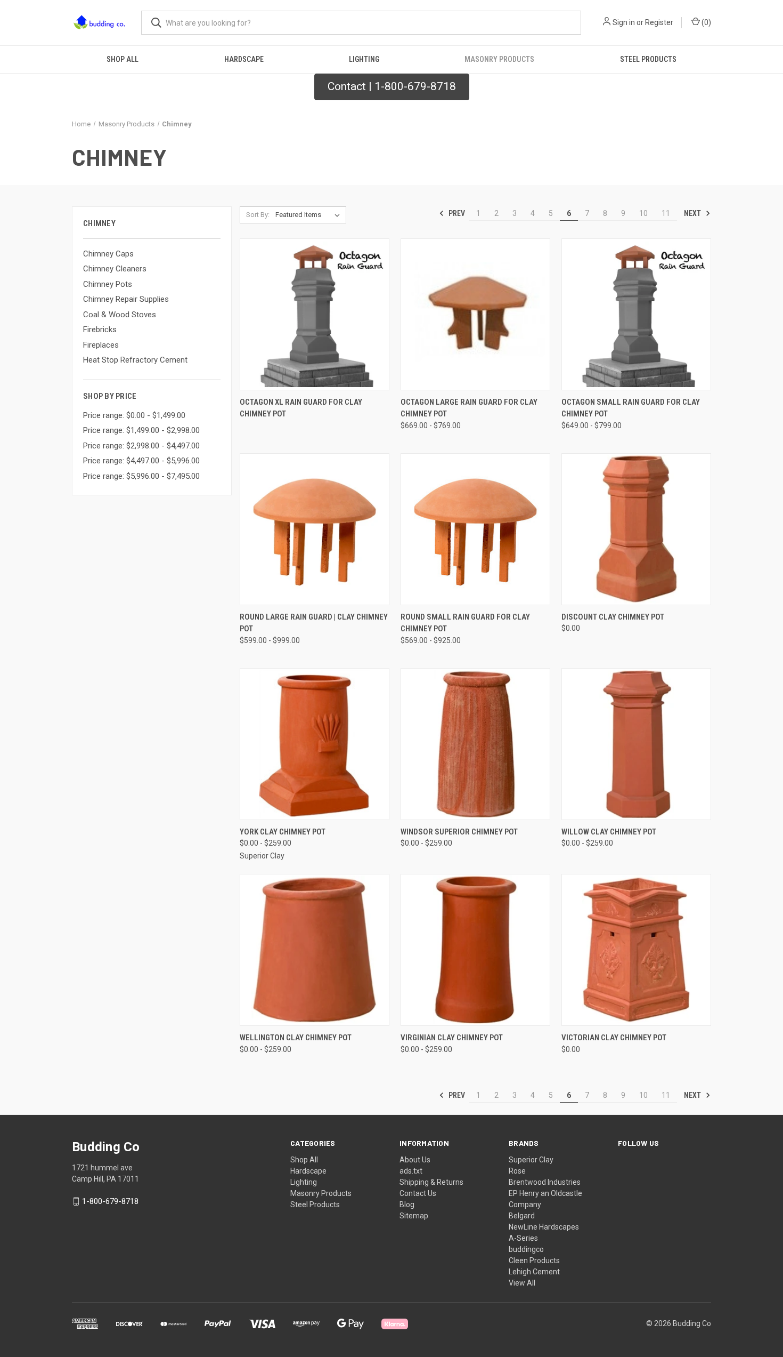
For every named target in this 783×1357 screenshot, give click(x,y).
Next (693, 213)
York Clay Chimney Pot (282, 832)
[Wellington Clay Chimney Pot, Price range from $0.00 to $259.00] (314, 950)
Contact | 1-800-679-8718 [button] (392, 86)
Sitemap (413, 1215)
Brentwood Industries (545, 1182)
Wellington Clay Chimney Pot (296, 1037)
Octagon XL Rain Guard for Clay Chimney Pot (301, 408)
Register (659, 22)
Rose (517, 1171)
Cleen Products (534, 1260)
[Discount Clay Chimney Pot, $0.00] (636, 529)
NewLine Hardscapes (544, 1227)
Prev (456, 213)
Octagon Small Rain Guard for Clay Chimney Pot (630, 408)
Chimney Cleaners (114, 269)
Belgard (522, 1215)
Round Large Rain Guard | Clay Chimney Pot (314, 623)
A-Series (523, 1238)
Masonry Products (499, 59)
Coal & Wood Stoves (119, 314)
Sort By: (258, 215)
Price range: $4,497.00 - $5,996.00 (141, 460)
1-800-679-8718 (110, 1201)
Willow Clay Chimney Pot (608, 832)
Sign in (624, 22)
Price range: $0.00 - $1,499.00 (134, 415)
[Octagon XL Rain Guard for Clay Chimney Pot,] (314, 314)
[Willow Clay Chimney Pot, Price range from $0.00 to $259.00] (636, 744)
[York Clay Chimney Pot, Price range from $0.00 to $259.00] (314, 744)
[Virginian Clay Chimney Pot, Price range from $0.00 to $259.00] (475, 950)
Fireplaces (101, 345)
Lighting (364, 59)
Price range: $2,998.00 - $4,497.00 (141, 446)
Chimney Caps (108, 254)
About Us (414, 1159)
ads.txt (410, 1171)
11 (666, 213)
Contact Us (417, 1193)
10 (643, 213)
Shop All (122, 59)
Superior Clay (531, 1159)
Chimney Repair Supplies (126, 299)
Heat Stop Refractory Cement (135, 360)
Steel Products (648, 59)
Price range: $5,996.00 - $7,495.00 (141, 476)
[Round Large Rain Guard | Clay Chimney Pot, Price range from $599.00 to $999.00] (314, 529)
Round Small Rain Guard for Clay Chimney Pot (465, 623)
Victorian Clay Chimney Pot (613, 1037)
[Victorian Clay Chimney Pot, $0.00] (636, 950)
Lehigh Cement (534, 1271)
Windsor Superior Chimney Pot (459, 832)
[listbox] (310, 215)
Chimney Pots (107, 284)
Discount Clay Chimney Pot (612, 617)
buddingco (526, 1249)
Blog (406, 1204)
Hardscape (244, 59)
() (705, 22)
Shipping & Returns (431, 1182)
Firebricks (100, 329)
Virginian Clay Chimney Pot (452, 1037)
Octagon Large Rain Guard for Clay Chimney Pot (469, 408)
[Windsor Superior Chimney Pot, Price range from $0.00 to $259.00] (475, 744)
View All (522, 1283)
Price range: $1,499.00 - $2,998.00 (141, 430)
